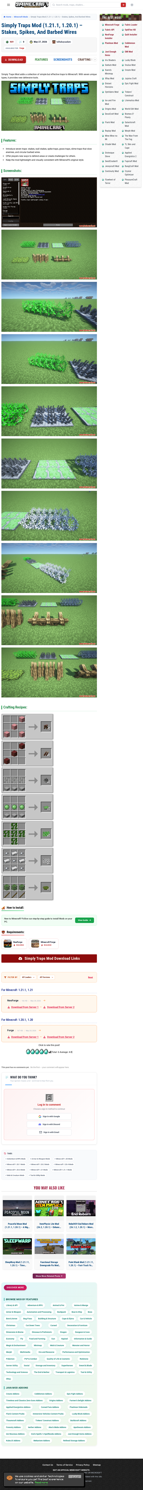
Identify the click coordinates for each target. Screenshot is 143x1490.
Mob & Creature (57, 1345)
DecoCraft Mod (111, 114)
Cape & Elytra (68, 1319)
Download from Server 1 (25, 1007)
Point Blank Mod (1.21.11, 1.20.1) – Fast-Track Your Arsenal (81, 1264)
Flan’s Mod (110, 122)
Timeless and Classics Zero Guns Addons (24, 1400)
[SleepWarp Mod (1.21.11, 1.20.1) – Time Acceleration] (17, 1246)
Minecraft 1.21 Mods (39, 1170)
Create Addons (12, 1394)
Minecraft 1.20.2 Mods (40, 1164)
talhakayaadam (64, 41)
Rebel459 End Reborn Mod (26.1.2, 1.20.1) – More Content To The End (81, 1225)
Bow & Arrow (11, 1319)
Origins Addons (56, 1400)
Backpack (61, 1312)
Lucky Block (130, 60)
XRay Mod (109, 78)
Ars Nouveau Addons (15, 1434)
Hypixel (64, 1339)
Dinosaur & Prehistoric (42, 1332)
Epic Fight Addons (75, 1394)
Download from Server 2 (60, 1007)
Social (26, 1365)
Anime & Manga (81, 1305)
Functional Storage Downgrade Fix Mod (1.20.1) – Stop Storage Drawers (49, 1264)
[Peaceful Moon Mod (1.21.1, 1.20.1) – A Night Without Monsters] (17, 1208)
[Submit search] (123, 5)
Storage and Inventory (45, 1365)
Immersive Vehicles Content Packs (48, 1414)
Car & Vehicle (86, 1319)
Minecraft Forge (112, 24)
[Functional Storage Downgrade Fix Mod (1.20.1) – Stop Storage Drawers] (49, 1246)
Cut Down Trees (33, 1325)
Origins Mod (110, 109)
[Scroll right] (95, 60)
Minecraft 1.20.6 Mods (16, 1170)
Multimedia (25, 1352)
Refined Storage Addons (74, 1440)
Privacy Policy (83, 1465)
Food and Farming (37, 1339)
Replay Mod (110, 130)
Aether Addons (34, 1427)
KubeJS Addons (13, 1440)
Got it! (75, 1477)
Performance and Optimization (76, 1352)
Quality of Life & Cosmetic (58, 1359)
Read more (41, 1482)
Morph (9, 1352)
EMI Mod (129, 51)
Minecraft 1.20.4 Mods (64, 1164)
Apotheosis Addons (82, 1427)
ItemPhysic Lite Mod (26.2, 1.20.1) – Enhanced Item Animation (49, 1225)
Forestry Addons (13, 1427)
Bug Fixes (27, 1319)
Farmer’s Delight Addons (80, 1400)
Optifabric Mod (111, 92)
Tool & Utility (86, 1372)
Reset (90, 977)
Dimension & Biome (14, 1332)
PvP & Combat (30, 1359)
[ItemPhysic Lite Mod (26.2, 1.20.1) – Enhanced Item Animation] (49, 1208)
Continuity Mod (112, 171)
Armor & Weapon (13, 1312)
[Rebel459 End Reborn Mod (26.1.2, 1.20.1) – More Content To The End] (81, 1208)
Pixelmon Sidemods (78, 1407)
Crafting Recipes (90, 59)
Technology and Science (17, 1372)
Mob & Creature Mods (15, 1175)
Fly (21, 1339)
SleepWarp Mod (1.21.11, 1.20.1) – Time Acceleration (17, 1264)
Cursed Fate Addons (50, 1407)
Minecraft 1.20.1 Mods (16, 1164)
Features (41, 59)
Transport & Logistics (65, 1372)
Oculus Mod (130, 65)
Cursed (53, 1325)
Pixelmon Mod (111, 43)
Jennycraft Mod (112, 166)
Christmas (10, 1325)
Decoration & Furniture (77, 1325)
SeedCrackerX (111, 161)
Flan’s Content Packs (15, 1414)
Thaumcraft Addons (15, 1420)
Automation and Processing (39, 1312)
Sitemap (97, 1465)
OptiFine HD (130, 29)
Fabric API (109, 29)
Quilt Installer (131, 34)
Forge (22, 48)
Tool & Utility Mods (37, 1175)
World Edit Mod (132, 109)
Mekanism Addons (42, 1440)
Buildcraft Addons (78, 1420)
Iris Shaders (110, 60)
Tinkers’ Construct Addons (47, 1420)
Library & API (12, 1305)
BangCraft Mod (131, 166)
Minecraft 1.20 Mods (64, 1159)
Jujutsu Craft (131, 78)
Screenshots (62, 59)
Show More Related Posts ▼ (49, 1276)
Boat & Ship (77, 1312)
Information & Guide (83, 1339)
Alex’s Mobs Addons (57, 1427)
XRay (8, 1379)
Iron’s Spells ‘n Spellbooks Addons (46, 1434)
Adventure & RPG (35, 1305)
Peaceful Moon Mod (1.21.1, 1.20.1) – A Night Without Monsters (17, 1225)
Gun (53, 1339)
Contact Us (47, 1465)
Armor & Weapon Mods (41, 1159)
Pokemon (10, 1359)
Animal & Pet (58, 1305)
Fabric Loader (131, 24)
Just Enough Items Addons (79, 1434)
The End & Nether (41, 1372)
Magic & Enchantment (16, 1345)
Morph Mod (130, 130)
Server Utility (12, 1365)
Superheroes (67, 1365)
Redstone (84, 1359)
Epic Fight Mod (131, 83)
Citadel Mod (110, 144)
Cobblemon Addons (43, 1394)
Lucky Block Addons (81, 1414)
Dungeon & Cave (82, 1332)
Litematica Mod (132, 100)
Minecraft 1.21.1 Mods (63, 1170)
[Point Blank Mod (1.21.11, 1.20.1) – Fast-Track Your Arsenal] (81, 1246)
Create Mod (130, 70)
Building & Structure (47, 1319)
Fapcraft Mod (131, 161)
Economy (10, 1339)
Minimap (38, 1345)
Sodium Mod (110, 65)
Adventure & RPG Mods (16, 1159)
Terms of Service (64, 1465)
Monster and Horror (81, 1345)
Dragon (63, 1332)
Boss (90, 1312)
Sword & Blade (85, 1365)
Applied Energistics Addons (18, 1407)
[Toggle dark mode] (132, 4)
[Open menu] (8, 5)
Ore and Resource (46, 1352)
